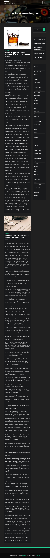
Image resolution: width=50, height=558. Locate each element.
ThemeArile (38, 555)
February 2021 (37, 145)
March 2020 (36, 174)
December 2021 (37, 119)
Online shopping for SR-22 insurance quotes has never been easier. (17, 55)
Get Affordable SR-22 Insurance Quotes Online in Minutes (17, 236)
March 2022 (36, 111)
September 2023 (37, 71)
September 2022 (37, 95)
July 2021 (36, 132)
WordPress (24, 555)
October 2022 (37, 92)
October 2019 (37, 187)
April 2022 (36, 108)
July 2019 (36, 195)
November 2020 (37, 153)
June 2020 (36, 166)
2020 (25, 15)
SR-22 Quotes (8, 2)
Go (43, 29)
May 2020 (36, 169)
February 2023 (37, 82)
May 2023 (36, 74)
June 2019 (36, 197)
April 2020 (36, 171)
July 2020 (36, 163)
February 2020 (37, 176)
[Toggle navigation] (44, 2)
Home (20, 15)
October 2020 (37, 155)
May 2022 (36, 105)
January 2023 (37, 84)
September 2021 (37, 127)
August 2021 (36, 129)
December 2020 (37, 150)
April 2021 (36, 140)
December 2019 (37, 182)
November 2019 (37, 184)
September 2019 (37, 190)
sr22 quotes (7, 50)
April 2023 (36, 77)
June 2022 (36, 103)
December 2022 (37, 87)
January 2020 (37, 179)
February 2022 (37, 113)
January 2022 (37, 116)
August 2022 (36, 98)
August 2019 (36, 192)
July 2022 (36, 100)
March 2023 (36, 79)
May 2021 (36, 137)
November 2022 (37, 90)
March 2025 (36, 69)
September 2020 (37, 158)
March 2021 (36, 142)
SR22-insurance (8, 60)
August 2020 (36, 161)
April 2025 (36, 66)
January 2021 (37, 148)
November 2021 (37, 121)
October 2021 (37, 124)
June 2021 (36, 134)
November (30, 15)
